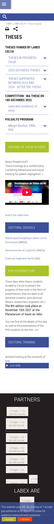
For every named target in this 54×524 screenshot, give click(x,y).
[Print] (8, 29)
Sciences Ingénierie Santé (19, 258)
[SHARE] (16, 29)
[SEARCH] (6, 17)
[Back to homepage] (27, 6)
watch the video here (17, 215)
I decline (24, 519)
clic (37, 329)
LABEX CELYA (20, 23)
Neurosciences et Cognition (20, 250)
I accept (8, 519)
